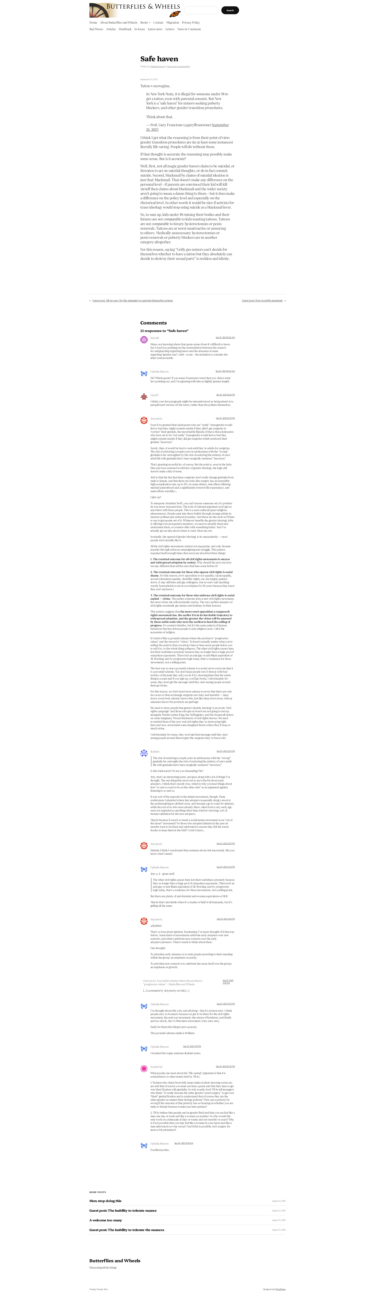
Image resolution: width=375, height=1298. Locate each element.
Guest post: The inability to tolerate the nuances (126, 1230)
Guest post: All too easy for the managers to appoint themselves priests (132, 300)
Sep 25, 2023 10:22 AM (225, 337)
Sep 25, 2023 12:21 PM (225, 394)
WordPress (281, 1289)
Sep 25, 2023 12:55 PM (225, 418)
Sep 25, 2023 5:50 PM (228, 981)
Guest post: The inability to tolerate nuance (123, 1210)
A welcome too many (105, 1220)
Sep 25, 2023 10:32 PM (225, 1066)
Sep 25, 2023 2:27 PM (226, 843)
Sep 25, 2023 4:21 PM (226, 918)
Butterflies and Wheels (114, 1260)
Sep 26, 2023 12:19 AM (183, 1143)
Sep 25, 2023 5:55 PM (226, 1003)
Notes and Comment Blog (178, 66)
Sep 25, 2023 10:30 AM (225, 371)
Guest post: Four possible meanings (262, 300)
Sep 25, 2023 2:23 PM (226, 751)
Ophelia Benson (157, 66)
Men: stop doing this (105, 1201)
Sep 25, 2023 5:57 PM (192, 1046)
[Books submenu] (150, 22)
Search (230, 10)
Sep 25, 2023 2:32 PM (226, 866)
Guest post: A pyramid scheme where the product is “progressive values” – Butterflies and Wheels (172, 982)
